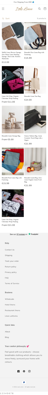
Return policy (10, 267)
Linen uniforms (11, 316)
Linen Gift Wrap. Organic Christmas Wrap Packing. (10, 97)
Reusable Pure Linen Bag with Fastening (34, 53)
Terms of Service (12, 283)
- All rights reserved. (29, 387)
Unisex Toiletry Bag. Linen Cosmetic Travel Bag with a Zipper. (33, 138)
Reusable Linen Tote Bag (32, 96)
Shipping (8, 255)
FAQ (7, 278)
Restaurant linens (12, 310)
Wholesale (9, 299)
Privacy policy (10, 272)
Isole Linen (20, 387)
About (7, 332)
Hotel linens (10, 305)
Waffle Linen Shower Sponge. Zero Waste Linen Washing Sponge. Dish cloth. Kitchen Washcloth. (11, 56)
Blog (7, 337)
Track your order (12, 261)
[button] (3, 8)
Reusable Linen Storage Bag (11, 136)
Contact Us (10, 250)
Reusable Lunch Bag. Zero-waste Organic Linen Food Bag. (33, 180)
